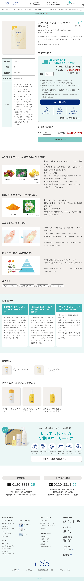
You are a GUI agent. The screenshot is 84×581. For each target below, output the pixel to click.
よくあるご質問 (51, 9)
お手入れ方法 (44, 541)
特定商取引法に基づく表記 (45, 570)
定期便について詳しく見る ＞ (70, 118)
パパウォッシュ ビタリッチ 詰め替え (53, 370)
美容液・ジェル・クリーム (9, 528)
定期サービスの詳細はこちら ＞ (56, 459)
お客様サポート (44, 536)
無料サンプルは (42, 13)
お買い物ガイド (39, 9)
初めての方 (28, 9)
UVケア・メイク (6, 534)
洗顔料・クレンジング (8, 523)
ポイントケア (5, 531)
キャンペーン (18, 9)
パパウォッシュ (28, 524)
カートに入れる (60, 102)
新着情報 (42, 544)
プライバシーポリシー (65, 570)
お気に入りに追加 (78, 24)
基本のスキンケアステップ (47, 525)
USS (25, 534)
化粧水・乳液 (5, 526)
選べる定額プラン (7, 551)
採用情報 (66, 555)
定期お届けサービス (46, 546)
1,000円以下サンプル (8, 546)
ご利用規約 (29, 570)
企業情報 (14, 570)
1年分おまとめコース (8, 554)
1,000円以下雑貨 (6, 548)
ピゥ (25, 529)
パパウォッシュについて (47, 523)
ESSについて (44, 520)
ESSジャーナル (67, 550)
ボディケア (5, 536)
